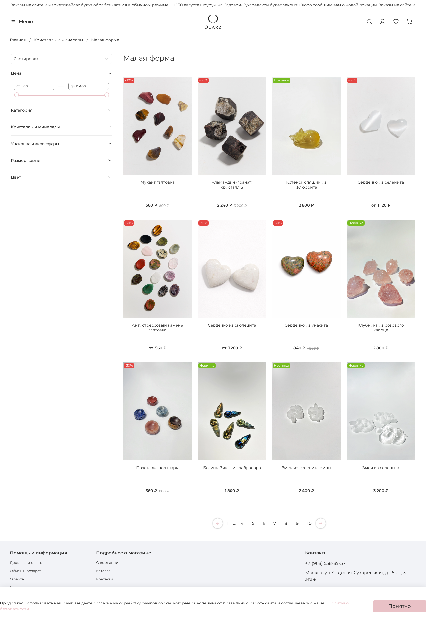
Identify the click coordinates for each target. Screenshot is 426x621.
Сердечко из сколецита (232, 325)
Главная (18, 40)
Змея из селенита (380, 468)
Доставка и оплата (26, 562)
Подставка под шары (157, 468)
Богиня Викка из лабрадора (232, 468)
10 (309, 523)
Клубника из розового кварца (381, 327)
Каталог (103, 571)
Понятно (399, 606)
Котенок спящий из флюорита (306, 185)
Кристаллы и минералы (58, 40)
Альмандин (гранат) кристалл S (232, 185)
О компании (107, 562)
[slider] (16, 95)
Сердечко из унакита (306, 325)
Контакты (104, 579)
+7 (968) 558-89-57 (325, 563)
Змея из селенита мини (306, 468)
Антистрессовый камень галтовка (157, 327)
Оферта (17, 579)
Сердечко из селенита (381, 182)
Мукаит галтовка (158, 182)
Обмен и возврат (25, 571)
